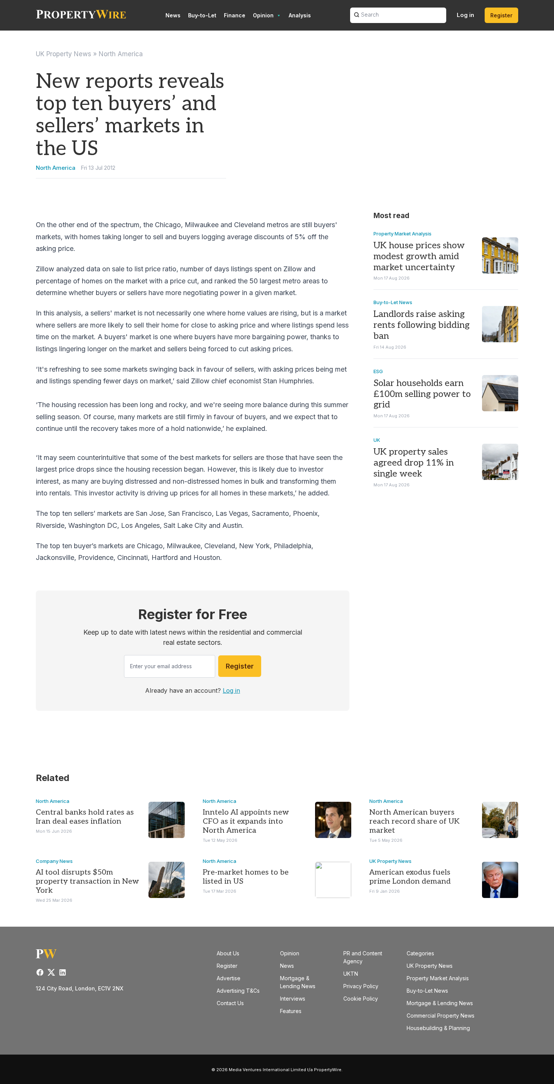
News (173, 15)
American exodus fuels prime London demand (410, 877)
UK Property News (63, 54)
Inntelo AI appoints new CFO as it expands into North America (246, 821)
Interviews (292, 998)
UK (376, 440)
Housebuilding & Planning (438, 1028)
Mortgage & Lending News (440, 1003)
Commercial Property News (440, 1015)
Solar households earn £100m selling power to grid (422, 394)
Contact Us (230, 1003)
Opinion (263, 15)
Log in (465, 14)
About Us (228, 953)
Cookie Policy (360, 998)
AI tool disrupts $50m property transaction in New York (87, 881)
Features (290, 1011)
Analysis (300, 15)
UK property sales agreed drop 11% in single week (413, 462)
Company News (54, 861)
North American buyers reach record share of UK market (414, 821)
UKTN (350, 973)
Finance (234, 15)
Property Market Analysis (402, 234)
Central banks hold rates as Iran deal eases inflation (85, 817)
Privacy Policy (360, 986)
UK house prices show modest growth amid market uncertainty (419, 256)
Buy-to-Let (202, 15)
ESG (378, 371)
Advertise (228, 978)
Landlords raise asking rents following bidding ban (421, 325)
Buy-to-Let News (392, 302)
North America (121, 54)
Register (501, 15)
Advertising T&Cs (238, 990)
